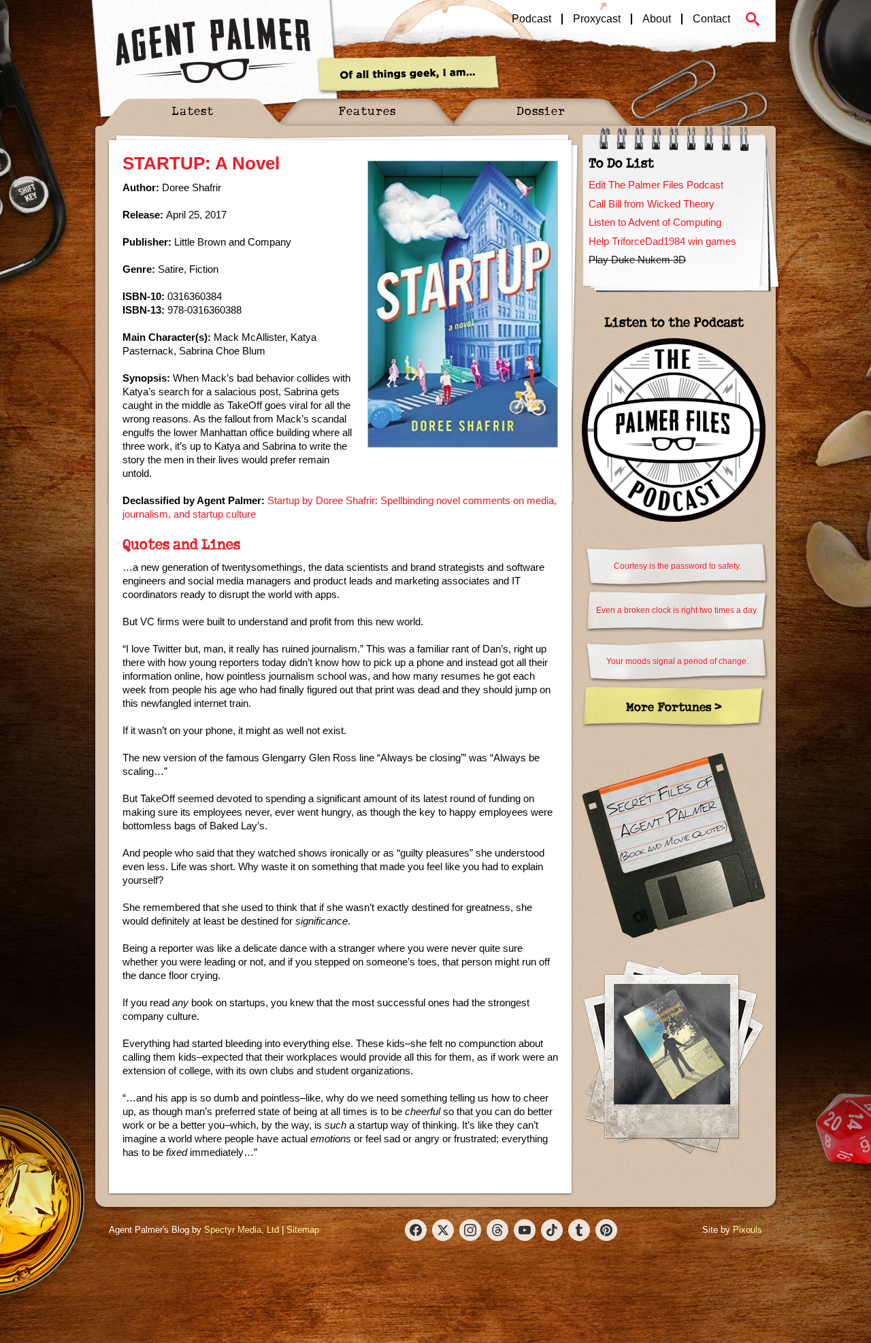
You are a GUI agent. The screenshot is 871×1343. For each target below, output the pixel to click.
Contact (711, 19)
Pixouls (747, 1230)
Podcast (531, 19)
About (656, 19)
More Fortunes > (674, 706)
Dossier (540, 110)
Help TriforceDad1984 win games (662, 241)
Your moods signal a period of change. (677, 661)
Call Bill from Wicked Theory (651, 204)
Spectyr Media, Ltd (241, 1230)
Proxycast (597, 19)
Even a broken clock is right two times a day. (677, 610)
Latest (192, 110)
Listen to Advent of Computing (655, 222)
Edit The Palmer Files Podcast (656, 184)
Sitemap (302, 1230)
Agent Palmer (213, 51)
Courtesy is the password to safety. (677, 566)
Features (367, 110)
